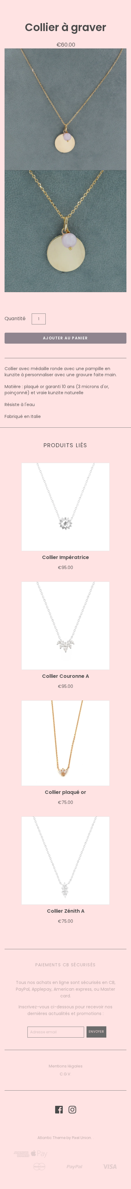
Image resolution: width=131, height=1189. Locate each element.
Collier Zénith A (65, 911)
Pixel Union (81, 1137)
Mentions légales (66, 1066)
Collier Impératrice (65, 557)
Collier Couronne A (65, 676)
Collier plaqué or (65, 792)
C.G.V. (65, 1074)
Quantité (15, 318)
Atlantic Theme (51, 1137)
